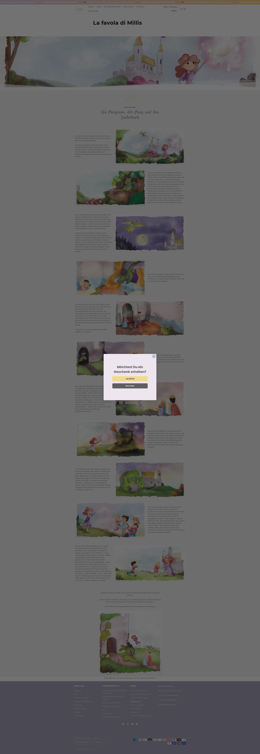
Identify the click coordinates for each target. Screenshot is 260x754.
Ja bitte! (130, 378)
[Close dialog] (154, 356)
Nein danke (130, 386)
